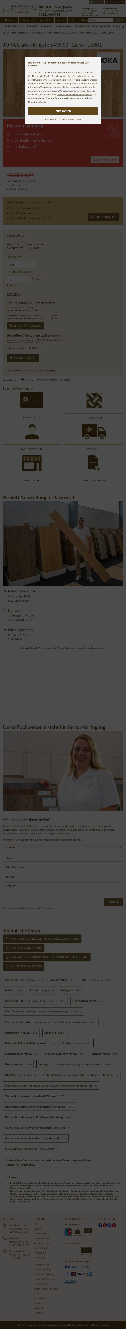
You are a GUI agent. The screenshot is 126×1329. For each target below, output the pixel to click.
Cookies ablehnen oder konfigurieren (74, 94)
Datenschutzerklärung (70, 119)
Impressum (50, 119)
